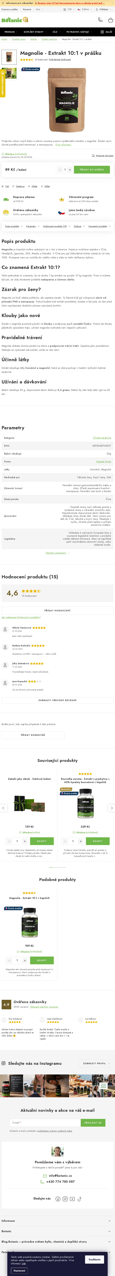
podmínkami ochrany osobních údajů (55, 1130)
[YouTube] (72, 1199)
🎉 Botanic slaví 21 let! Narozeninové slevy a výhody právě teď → (70, 3)
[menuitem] (11, 31)
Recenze (27, 9)
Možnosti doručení (105, 155)
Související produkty (97, 226)
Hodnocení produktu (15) (55, 226)
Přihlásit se (93, 1122)
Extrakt (38, 267)
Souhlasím (94, 1259)
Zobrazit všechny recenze (57, 700)
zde (24, 1263)
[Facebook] (58, 1199)
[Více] (106, 31)
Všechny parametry (56, 553)
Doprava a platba (10, 9)
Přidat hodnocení (57, 610)
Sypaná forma (103, 461)
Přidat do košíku (92, 169)
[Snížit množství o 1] (60, 169)
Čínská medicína (102, 438)
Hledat (79, 20)
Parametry (31, 226)
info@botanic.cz (60, 1176)
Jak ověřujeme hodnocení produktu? (21, 617)
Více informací (63, 144)
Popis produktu (12, 226)
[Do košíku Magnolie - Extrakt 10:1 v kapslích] (42, 960)
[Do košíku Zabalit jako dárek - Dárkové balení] (42, 841)
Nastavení (19, 1270)
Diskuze (77, 226)
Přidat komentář (33, 735)
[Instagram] (65, 1199)
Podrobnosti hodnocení (60, 59)
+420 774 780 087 (101, 19)
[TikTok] (79, 1199)
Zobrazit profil (94, 1063)
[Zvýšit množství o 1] (70, 169)
